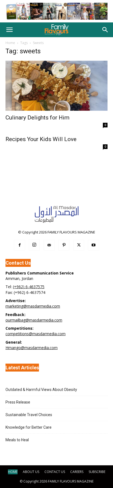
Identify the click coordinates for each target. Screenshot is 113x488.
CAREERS (76, 471)
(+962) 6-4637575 (28, 286)
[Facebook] (19, 245)
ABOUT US (31, 471)
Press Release (17, 402)
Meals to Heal (17, 440)
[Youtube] (93, 245)
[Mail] (49, 245)
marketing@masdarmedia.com (32, 306)
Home (10, 42)
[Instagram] (34, 244)
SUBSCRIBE (97, 471)
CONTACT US (54, 471)
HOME (13, 471)
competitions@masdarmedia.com (35, 333)
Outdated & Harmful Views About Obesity (41, 389)
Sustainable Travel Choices (28, 415)
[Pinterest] (63, 245)
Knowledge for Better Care (28, 427)
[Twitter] (78, 245)
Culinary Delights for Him (37, 117)
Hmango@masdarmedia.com (31, 347)
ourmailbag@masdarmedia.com (33, 320)
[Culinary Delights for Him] (56, 86)
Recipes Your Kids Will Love (41, 139)
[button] (9, 29)
